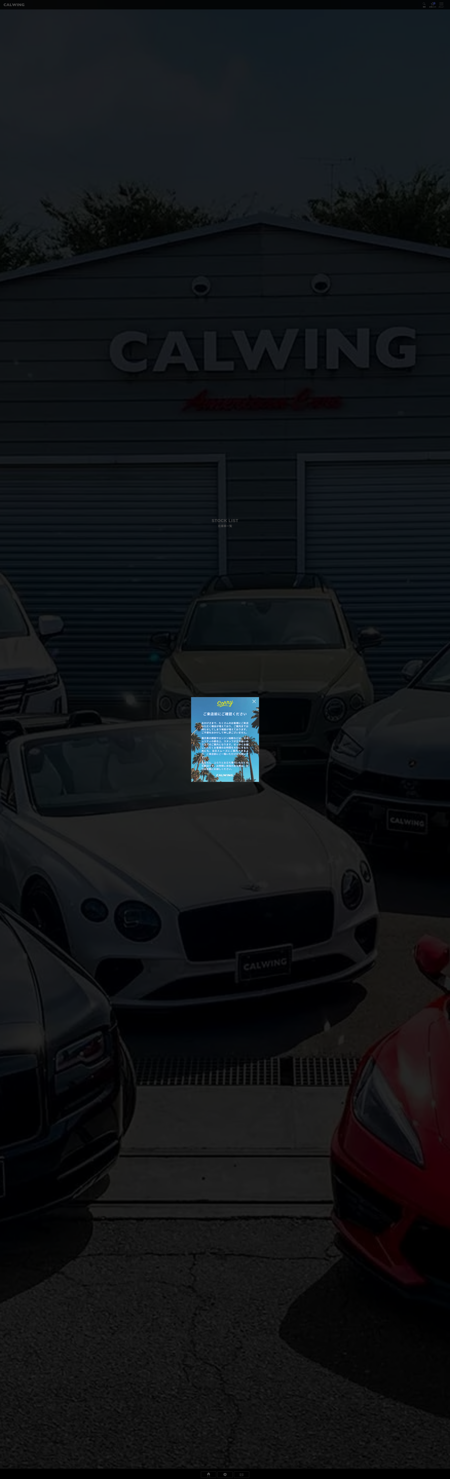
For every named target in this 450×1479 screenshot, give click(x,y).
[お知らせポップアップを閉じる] (254, 701)
